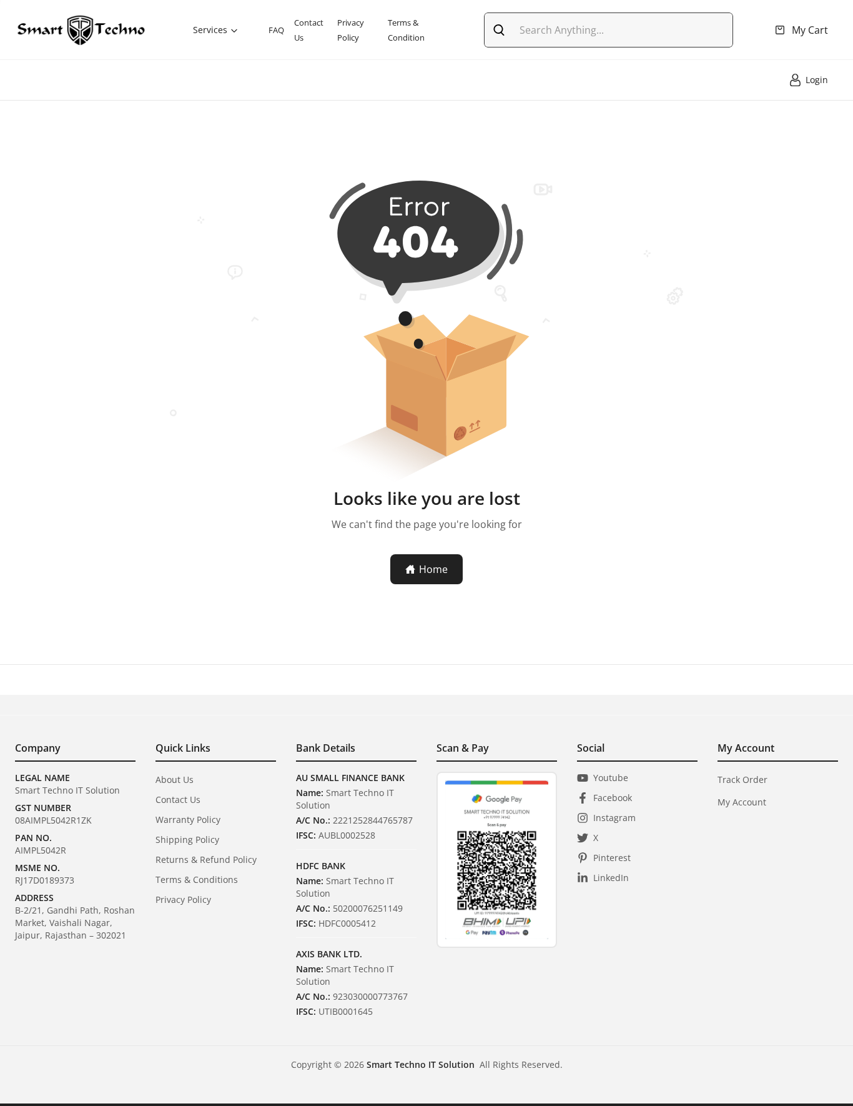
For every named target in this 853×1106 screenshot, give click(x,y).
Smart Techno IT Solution (421, 1064)
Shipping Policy (187, 839)
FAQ (276, 30)
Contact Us (308, 30)
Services (210, 30)
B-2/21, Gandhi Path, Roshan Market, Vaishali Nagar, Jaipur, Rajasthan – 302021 (75, 922)
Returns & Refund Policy (206, 859)
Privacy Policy (350, 30)
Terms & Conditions (196, 879)
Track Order (742, 779)
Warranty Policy (187, 819)
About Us (174, 779)
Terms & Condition (406, 30)
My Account (741, 802)
